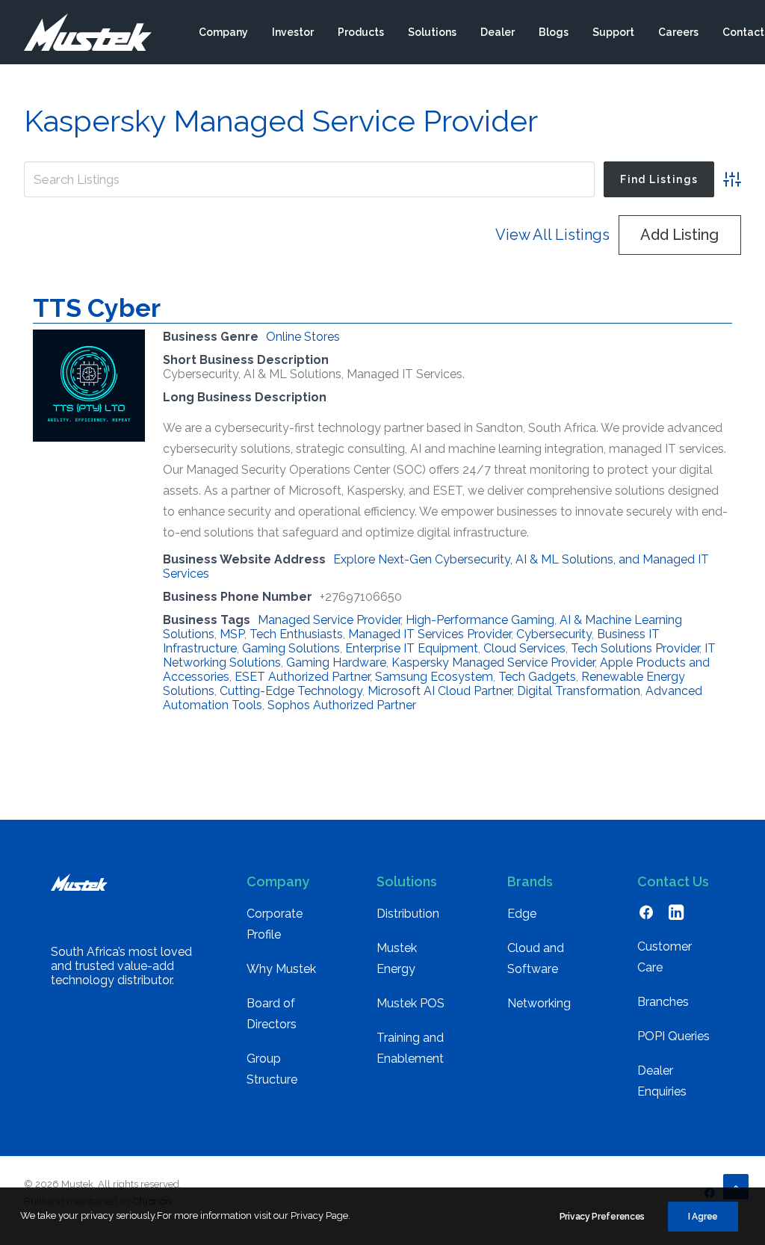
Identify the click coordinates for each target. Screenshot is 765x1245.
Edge (521, 913)
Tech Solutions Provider (635, 648)
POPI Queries (673, 1036)
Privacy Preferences (602, 1216)
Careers (678, 32)
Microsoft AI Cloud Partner (440, 691)
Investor (293, 32)
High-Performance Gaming (480, 620)
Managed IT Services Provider (429, 634)
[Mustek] (88, 32)
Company (223, 32)
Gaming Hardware (336, 662)
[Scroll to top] (736, 1185)
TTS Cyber (97, 308)
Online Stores (303, 337)
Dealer (497, 32)
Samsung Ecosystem (434, 677)
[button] (646, 916)
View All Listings (552, 235)
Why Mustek (281, 969)
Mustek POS (411, 1003)
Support (613, 32)
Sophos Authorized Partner (341, 705)
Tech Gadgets (537, 677)
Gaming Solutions (291, 648)
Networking (539, 1003)
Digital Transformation (578, 691)
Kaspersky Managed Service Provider (493, 662)
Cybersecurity (554, 634)
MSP (232, 634)
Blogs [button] (554, 32)
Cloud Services (524, 648)
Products (361, 32)
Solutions (432, 32)
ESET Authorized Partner (302, 677)
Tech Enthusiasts (296, 634)
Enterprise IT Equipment (411, 648)
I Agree (703, 1216)
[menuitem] (223, 32)
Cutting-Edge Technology (291, 691)
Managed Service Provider (329, 620)
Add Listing (679, 235)
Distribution (408, 913)
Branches (663, 1002)
